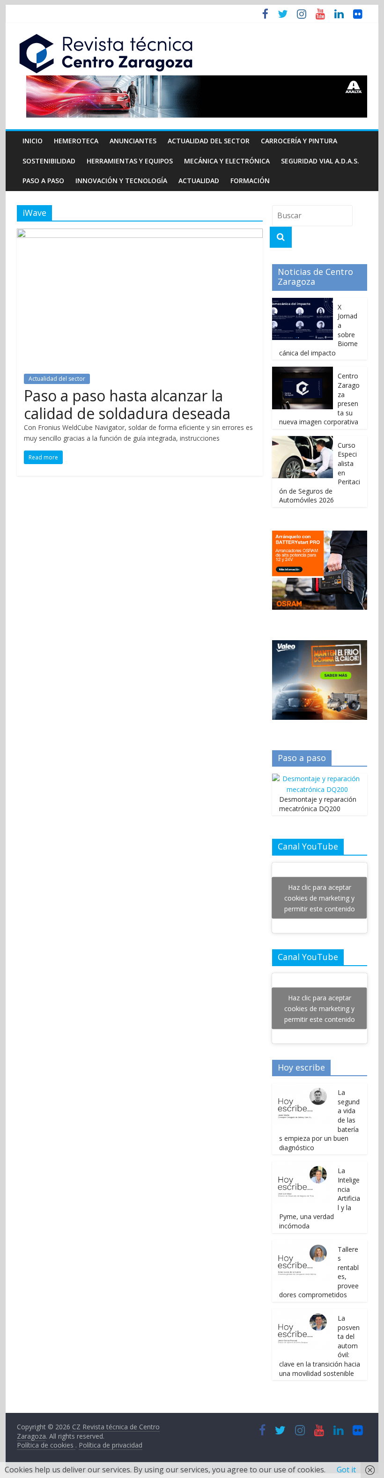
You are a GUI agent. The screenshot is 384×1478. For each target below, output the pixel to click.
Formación (250, 180)
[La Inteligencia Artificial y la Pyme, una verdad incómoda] (302, 1166)
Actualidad (198, 180)
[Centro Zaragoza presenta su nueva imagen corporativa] (302, 371)
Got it (346, 1469)
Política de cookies (46, 1445)
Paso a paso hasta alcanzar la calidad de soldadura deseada (127, 404)
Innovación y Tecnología (121, 180)
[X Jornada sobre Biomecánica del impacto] (302, 302)
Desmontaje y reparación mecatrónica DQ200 (317, 804)
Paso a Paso (43, 180)
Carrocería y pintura (299, 140)
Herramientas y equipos (130, 160)
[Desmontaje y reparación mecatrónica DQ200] (317, 778)
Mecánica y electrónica (227, 160)
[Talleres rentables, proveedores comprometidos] (302, 1245)
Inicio (32, 140)
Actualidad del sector (209, 140)
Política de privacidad (110, 1445)
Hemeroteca (76, 140)
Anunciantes (133, 140)
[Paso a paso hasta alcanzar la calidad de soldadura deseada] (140, 234)
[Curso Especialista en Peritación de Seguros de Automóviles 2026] (302, 440)
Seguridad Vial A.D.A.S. (320, 160)
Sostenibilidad (48, 160)
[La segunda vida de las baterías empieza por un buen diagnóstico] (302, 1088)
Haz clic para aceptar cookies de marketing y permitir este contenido (319, 898)
